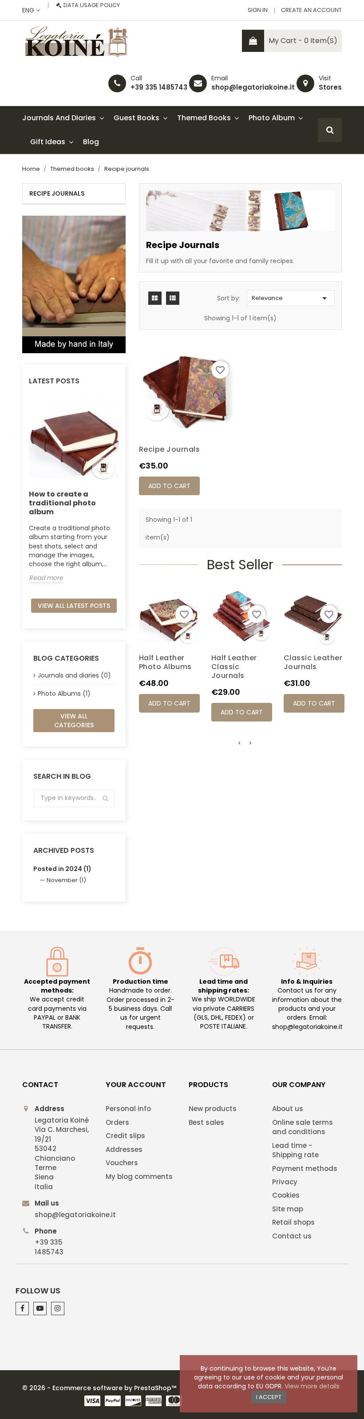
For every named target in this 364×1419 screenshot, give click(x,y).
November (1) (66, 880)
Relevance (291, 298)
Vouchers (122, 1162)
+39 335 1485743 (159, 87)
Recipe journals (57, 193)
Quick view (168, 640)
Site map (287, 1209)
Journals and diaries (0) (74, 675)
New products (213, 1108)
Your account (136, 1085)
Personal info (128, 1108)
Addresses (124, 1149)
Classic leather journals (313, 662)
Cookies (286, 1195)
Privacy (284, 1181)
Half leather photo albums (165, 662)
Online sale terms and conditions (302, 1127)
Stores (330, 87)
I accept (268, 1397)
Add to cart (169, 485)
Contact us (292, 1236)
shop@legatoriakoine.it (253, 87)
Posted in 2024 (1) (62, 868)
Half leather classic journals (234, 667)
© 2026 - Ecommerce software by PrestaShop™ (99, 1388)
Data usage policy (91, 5)
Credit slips (125, 1135)
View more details (312, 1386)
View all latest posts (74, 605)
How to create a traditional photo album (62, 503)
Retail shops (293, 1222)
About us (287, 1108)
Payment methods (304, 1168)
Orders (117, 1122)
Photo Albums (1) (64, 693)
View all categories (74, 720)
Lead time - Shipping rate (295, 1150)
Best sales (206, 1122)
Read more (46, 577)
